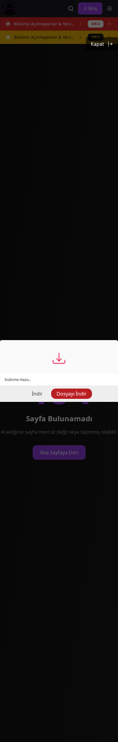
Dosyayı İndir (72, 393)
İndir (37, 393)
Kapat (97, 44)
